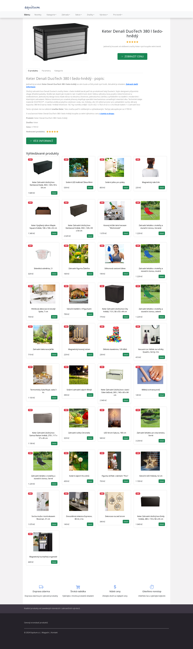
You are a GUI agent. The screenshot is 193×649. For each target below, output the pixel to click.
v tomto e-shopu (107, 113)
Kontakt (54, 632)
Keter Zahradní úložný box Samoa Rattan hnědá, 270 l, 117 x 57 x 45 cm (43, 435)
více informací (43, 141)
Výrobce (103, 14)
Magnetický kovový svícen (79, 349)
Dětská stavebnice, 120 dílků (115, 349)
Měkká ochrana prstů (151, 389)
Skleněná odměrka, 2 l (43, 268)
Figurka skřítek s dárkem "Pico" (115, 476)
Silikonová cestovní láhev (115, 268)
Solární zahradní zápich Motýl (79, 389)
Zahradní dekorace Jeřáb (43, 349)
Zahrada (65, 14)
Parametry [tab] (46, 70)
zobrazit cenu (134, 56)
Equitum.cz (35, 632)
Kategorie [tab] (59, 70)
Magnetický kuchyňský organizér (43, 556)
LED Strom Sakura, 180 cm (115, 433)
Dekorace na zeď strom (115, 516)
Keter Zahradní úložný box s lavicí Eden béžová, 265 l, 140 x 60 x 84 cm (115, 392)
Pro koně (117, 14)
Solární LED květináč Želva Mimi (79, 182)
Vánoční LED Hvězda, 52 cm (150, 476)
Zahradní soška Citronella (79, 433)
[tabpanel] (84, 105)
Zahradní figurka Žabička (79, 268)
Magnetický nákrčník (151, 182)
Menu (27, 14)
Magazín (45, 632)
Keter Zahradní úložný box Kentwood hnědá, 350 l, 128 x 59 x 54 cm (79, 228)
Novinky (38, 14)
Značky (90, 14)
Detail (54, 193)
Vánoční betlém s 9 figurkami (79, 309)
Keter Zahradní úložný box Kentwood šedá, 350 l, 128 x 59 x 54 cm (43, 185)
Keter (137, 46)
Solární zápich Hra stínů (79, 476)
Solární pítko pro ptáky (115, 182)
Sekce (77, 14)
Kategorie (51, 14)
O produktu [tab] (33, 70)
